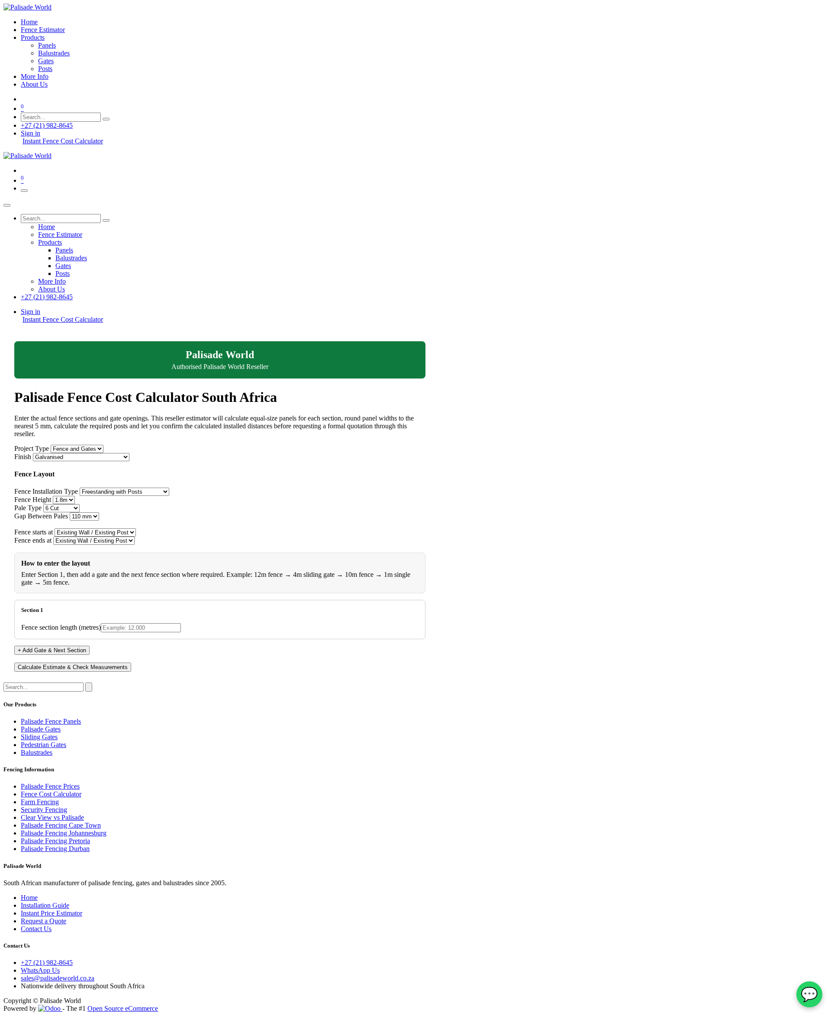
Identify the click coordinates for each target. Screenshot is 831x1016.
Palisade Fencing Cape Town (61, 825)
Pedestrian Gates (43, 744)
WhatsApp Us (40, 970)
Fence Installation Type (46, 491)
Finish (22, 456)
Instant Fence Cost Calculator (63, 141)
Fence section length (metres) (61, 627)
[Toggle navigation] (24, 190)
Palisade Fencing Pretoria (55, 841)
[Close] (6, 205)
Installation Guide (45, 905)
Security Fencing (44, 809)
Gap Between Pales (41, 516)
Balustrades (36, 752)
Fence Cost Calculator (51, 794)
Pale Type (28, 507)
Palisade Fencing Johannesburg (63, 833)
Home (29, 897)
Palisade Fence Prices (50, 786)
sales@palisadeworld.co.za (57, 978)
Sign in (30, 133)
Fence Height (32, 499)
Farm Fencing (40, 802)
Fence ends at (33, 540)
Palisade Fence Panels (51, 721)
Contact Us (36, 928)
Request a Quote (43, 921)
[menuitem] (29, 22)
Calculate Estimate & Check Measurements (73, 667)
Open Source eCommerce (122, 1008)
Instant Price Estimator (51, 913)
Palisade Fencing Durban (55, 848)
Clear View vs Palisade (52, 817)
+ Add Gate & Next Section (52, 650)
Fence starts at (33, 532)
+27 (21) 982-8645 (47, 125)
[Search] (106, 119)
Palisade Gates (41, 729)
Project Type (31, 448)
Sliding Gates (39, 737)
